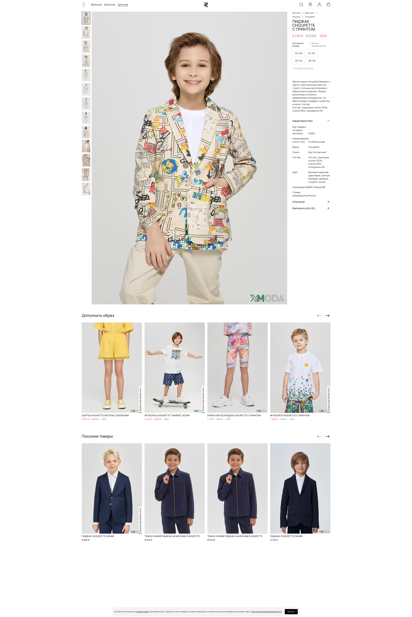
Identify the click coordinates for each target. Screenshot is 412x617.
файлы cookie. (142, 611)
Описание (298, 202)
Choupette (310, 16)
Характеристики (302, 121)
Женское (96, 4)
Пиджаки (296, 16)
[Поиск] (301, 5)
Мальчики (309, 12)
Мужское (109, 4)
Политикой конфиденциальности (266, 611)
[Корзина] (328, 5)
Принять (291, 611)
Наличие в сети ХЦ (303, 208)
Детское (123, 4)
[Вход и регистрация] (319, 5)
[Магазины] (310, 5)
